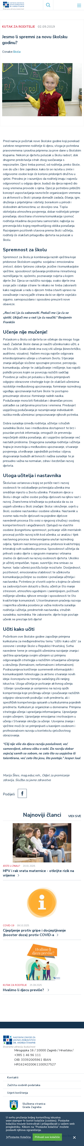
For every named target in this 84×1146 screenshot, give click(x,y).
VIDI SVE (74, 816)
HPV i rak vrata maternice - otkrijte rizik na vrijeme (38, 873)
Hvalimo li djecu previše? (24, 990)
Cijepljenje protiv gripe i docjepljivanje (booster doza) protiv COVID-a (34, 932)
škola (17, 52)
